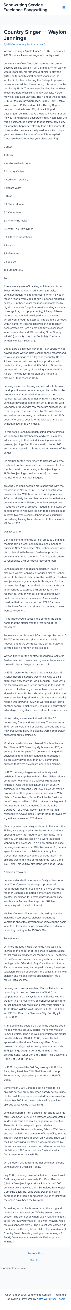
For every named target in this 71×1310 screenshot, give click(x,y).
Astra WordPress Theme (51, 1298)
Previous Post (36, 1253)
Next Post (35, 1260)
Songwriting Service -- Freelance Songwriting (25, 7)
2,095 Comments (14, 44)
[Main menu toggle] (64, 7)
